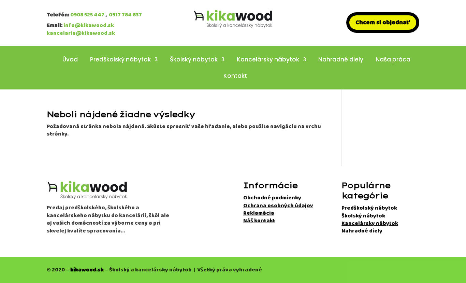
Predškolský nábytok (120, 60)
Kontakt (235, 76)
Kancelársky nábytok (268, 60)
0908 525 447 (87, 15)
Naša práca (393, 60)
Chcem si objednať (382, 22)
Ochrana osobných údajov (278, 205)
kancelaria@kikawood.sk (81, 33)
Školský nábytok (194, 60)
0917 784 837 (125, 15)
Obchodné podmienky (272, 198)
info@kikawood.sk (88, 25)
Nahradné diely (340, 60)
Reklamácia (258, 213)
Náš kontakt (259, 220)
